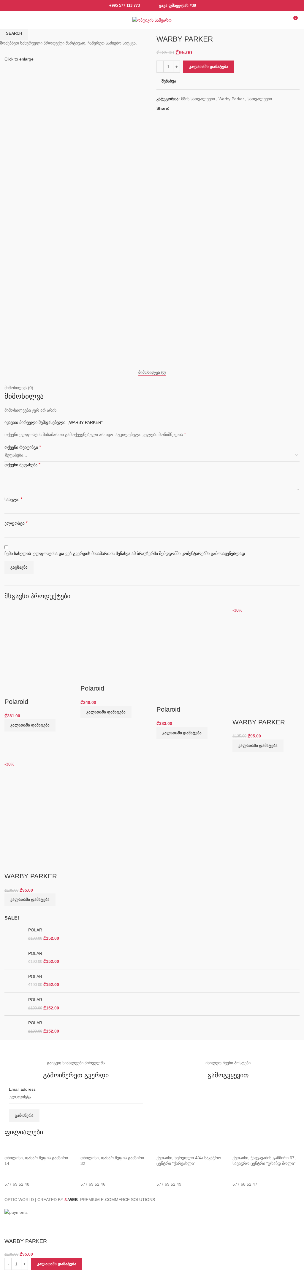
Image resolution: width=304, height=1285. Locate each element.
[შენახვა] (11, 1277)
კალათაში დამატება (208, 66)
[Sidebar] (7, 1223)
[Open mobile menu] (9, 20)
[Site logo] (152, 20)
